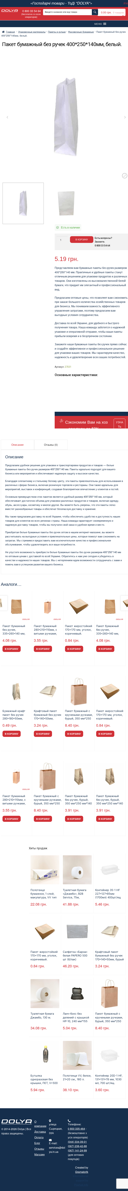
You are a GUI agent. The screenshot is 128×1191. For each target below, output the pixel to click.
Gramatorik (81, 1172)
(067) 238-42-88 (77, 1146)
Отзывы (39, 1149)
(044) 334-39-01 (77, 1142)
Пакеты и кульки (57, 31)
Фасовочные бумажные (81, 31)
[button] (98, 23)
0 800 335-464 (76, 1129)
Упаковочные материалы (32, 31)
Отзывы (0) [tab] (51, 445)
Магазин (39, 1154)
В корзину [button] (11, 648)
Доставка (40, 1132)
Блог (37, 1143)
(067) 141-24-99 (77, 1150)
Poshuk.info (81, 1185)
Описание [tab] (17, 445)
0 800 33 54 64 (31, 13)
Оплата (39, 1137)
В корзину (82, 239)
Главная (10, 31)
